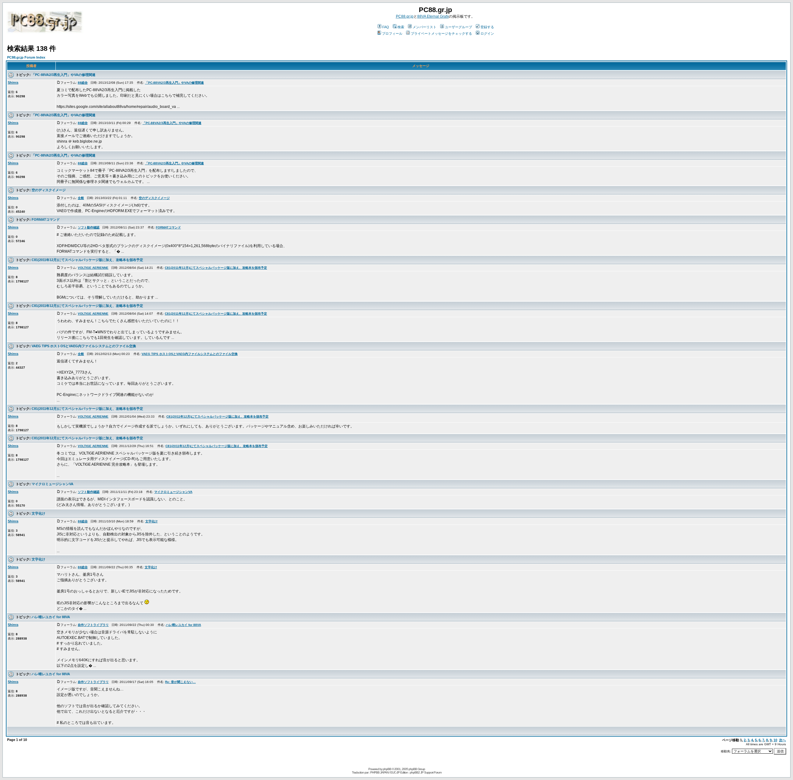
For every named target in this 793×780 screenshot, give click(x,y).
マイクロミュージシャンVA (52, 484)
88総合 (83, 82)
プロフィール (392, 33)
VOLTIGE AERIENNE (93, 267)
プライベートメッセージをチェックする (441, 33)
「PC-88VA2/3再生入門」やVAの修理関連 (63, 75)
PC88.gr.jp (405, 16)
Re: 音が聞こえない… (180, 682)
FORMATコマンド (46, 219)
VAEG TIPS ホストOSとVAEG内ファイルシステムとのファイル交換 (84, 346)
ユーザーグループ (458, 27)
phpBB (387, 769)
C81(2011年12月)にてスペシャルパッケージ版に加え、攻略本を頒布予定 (87, 260)
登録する (487, 27)
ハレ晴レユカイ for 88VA (51, 617)
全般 (81, 198)
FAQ (385, 27)
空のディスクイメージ (49, 190)
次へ (782, 740)
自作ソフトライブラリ (93, 625)
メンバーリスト (424, 27)
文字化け (38, 513)
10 (775, 740)
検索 (400, 27)
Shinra (13, 82)
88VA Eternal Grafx (433, 16)
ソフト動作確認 (88, 227)
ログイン (487, 33)
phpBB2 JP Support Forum (425, 772)
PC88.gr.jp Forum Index (26, 57)
